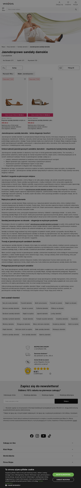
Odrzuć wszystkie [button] (63, 480)
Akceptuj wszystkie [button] (63, 474)
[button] (27, 485)
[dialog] (40, 244)
